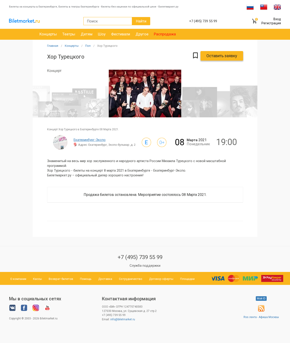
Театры (68, 34)
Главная (52, 45)
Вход (277, 19)
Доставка (105, 279)
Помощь (86, 279)
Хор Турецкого (107, 45)
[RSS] (261, 310)
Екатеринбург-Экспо (90, 140)
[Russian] (250, 6)
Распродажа (165, 34)
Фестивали (120, 34)
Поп (88, 45)
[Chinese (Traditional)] (263, 6)
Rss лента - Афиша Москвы (261, 317)
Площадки (187, 279)
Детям (86, 34)
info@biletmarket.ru (122, 319)
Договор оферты (161, 279)
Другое (141, 34)
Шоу (102, 34)
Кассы (37, 279)
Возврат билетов (61, 279)
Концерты (48, 34)
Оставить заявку (221, 55)
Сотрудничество (130, 279)
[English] (277, 6)
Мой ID (261, 298)
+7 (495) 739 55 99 (140, 257)
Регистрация (271, 23)
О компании (18, 279)
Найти (141, 21)
